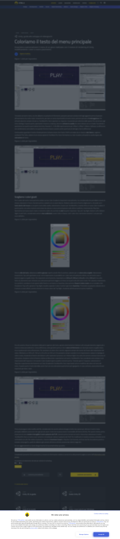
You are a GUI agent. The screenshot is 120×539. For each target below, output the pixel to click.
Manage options (84, 534)
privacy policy (34, 528)
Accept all (101, 534)
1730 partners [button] (21, 520)
